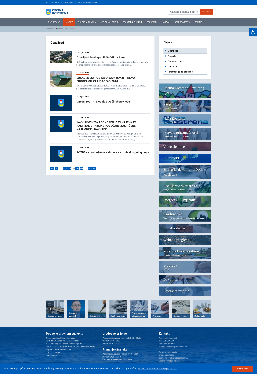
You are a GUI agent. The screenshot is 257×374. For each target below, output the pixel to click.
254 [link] (90, 168)
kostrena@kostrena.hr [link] (176, 347)
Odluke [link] (198, 22)
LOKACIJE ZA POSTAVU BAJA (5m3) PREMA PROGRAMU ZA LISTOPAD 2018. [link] (105, 79)
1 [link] (56, 168)
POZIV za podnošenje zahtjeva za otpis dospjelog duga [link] (112, 152)
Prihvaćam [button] (242, 368)
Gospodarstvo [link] (182, 22)
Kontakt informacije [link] (168, 352)
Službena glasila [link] (87, 22)
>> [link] (94, 168)
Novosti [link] (69, 22)
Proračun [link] (152, 22)
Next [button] (206, 309)
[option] (55, 309)
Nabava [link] (166, 22)
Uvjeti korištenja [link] (166, 355)
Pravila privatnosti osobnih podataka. (157, 368)
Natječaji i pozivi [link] (109, 22)
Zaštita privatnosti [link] (167, 361)
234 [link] (65, 168)
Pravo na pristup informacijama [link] (173, 358)
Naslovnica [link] (54, 22)
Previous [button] (50, 309)
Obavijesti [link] (59, 29)
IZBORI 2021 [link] (174, 66)
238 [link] (81, 168)
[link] (253, 32)
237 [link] (77, 168)
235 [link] (69, 168)
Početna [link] (49, 29)
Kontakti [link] (93, 2)
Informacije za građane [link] (180, 71)
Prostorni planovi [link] (132, 22)
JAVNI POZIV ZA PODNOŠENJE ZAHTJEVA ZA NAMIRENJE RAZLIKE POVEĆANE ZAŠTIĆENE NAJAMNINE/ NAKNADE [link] (106, 126)
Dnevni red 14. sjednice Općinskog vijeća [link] (103, 101)
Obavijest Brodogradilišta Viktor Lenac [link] (101, 57)
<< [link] (52, 168)
